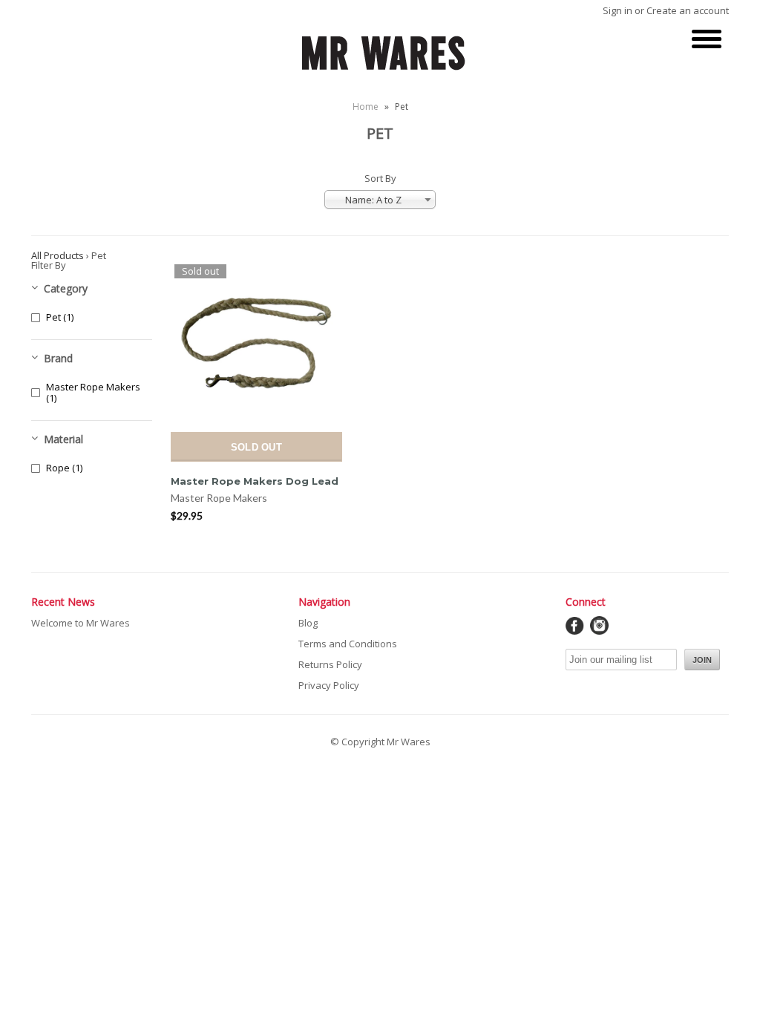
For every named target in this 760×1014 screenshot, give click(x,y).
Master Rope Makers (219, 497)
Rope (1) (64, 467)
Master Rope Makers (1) (93, 392)
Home (366, 106)
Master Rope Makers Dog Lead (254, 481)
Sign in (617, 10)
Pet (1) (59, 317)
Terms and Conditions (347, 643)
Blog (308, 622)
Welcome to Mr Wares (80, 622)
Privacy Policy (328, 685)
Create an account (687, 10)
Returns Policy (330, 664)
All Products (57, 255)
